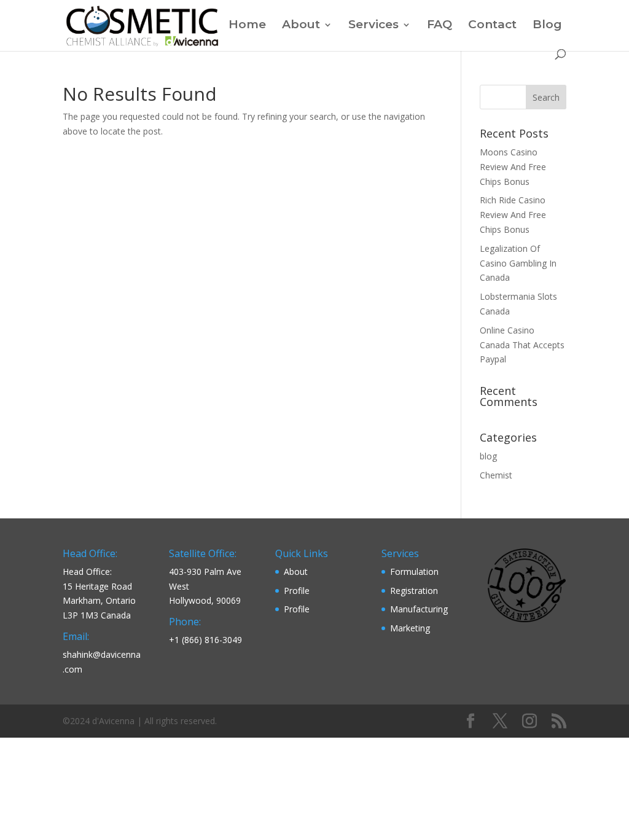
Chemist (496, 475)
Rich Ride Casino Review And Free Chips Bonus (513, 214)
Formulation (414, 571)
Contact (492, 25)
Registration (414, 590)
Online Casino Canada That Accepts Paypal (522, 344)
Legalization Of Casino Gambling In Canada (518, 263)
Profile (297, 590)
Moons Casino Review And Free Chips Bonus (513, 166)
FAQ (439, 25)
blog (488, 456)
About (301, 25)
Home (247, 25)
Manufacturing (419, 609)
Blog (547, 25)
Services (373, 25)
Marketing (410, 628)
